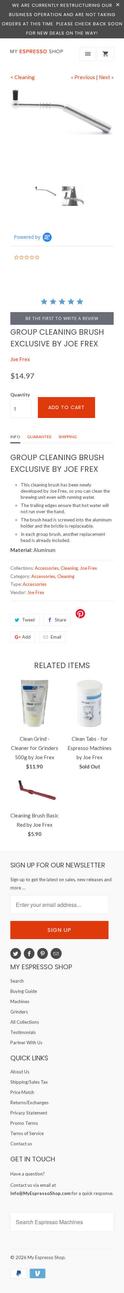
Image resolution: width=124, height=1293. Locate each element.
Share (60, 620)
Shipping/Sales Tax (29, 1082)
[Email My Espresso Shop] (56, 953)
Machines (19, 1001)
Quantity (20, 394)
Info (15, 436)
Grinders (19, 1011)
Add (26, 637)
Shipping (68, 436)
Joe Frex (20, 359)
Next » (106, 77)
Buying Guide (23, 991)
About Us (19, 1071)
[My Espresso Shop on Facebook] (29, 953)
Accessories (47, 568)
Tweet (28, 620)
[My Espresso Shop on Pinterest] (42, 953)
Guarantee (39, 436)
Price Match (22, 1092)
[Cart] (105, 54)
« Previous (83, 77)
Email (56, 637)
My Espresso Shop (46, 1257)
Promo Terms (24, 1123)
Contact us (21, 1143)
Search (17, 981)
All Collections (24, 1022)
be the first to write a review (62, 318)
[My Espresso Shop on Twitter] (15, 953)
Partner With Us (26, 1042)
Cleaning (69, 568)
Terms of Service (27, 1133)
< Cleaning (22, 77)
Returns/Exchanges (29, 1102)
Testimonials (23, 1032)
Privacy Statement (28, 1113)
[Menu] (88, 54)
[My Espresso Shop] (37, 55)
